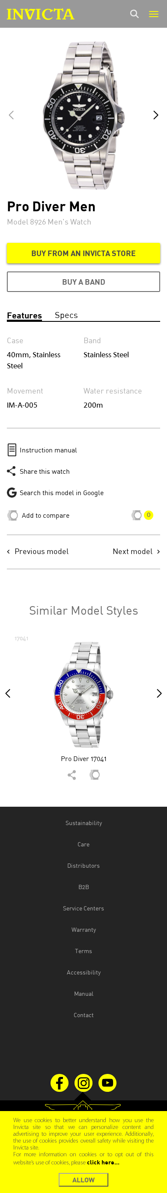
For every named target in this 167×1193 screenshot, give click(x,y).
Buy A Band (83, 281)
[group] (83, 710)
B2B (83, 886)
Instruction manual (48, 449)
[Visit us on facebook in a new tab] (60, 1083)
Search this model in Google (62, 492)
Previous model (42, 552)
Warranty (84, 929)
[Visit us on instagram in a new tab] (83, 1083)
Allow (83, 1179)
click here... (103, 1162)
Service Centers (83, 908)
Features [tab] (24, 315)
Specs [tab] (66, 314)
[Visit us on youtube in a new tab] (107, 1083)
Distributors (83, 865)
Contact (84, 1014)
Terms (83, 950)
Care (83, 844)
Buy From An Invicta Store (83, 253)
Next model (132, 552)
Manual (83, 993)
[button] (156, 115)
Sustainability (84, 822)
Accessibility (84, 972)
